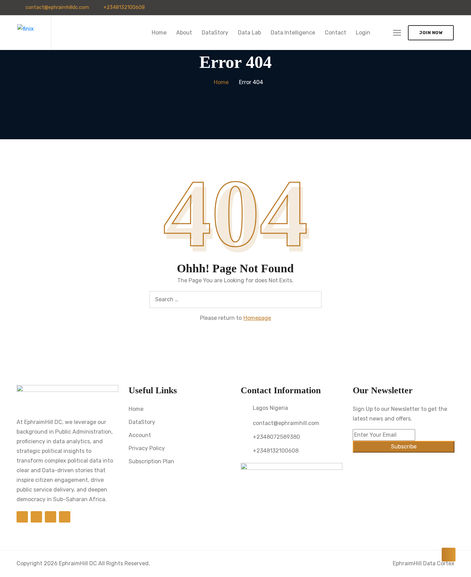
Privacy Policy (147, 448)
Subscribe (404, 446)
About (184, 32)
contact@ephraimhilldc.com (56, 7)
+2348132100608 (123, 7)
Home (159, 32)
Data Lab (249, 32)
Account (140, 435)
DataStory (215, 32)
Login (363, 32)
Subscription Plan (151, 461)
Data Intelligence (293, 32)
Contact (335, 32)
